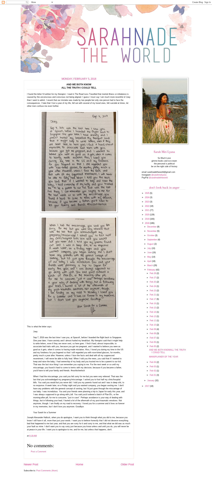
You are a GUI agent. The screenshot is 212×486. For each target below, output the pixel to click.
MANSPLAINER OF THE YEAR (163, 357)
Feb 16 (153, 303)
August (150, 244)
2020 (147, 214)
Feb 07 (153, 338)
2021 (147, 210)
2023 (147, 202)
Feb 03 (153, 366)
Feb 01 (153, 375)
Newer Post (31, 464)
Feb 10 (153, 325)
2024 (147, 197)
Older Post (127, 464)
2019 (147, 219)
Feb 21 (153, 295)
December (152, 227)
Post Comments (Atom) (47, 470)
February (151, 270)
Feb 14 (153, 312)
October (151, 235)
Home (79, 464)
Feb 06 (153, 342)
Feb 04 (153, 362)
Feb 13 (153, 316)
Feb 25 (153, 282)
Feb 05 (153, 346)
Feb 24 (153, 286)
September (152, 239)
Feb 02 (153, 371)
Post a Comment (38, 451)
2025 (147, 193)
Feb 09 (153, 329)
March (150, 265)
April (149, 261)
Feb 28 (153, 273)
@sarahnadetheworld (158, 177)
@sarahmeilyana (158, 175)
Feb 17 (153, 299)
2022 (147, 206)
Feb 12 (153, 320)
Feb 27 (153, 277)
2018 (147, 223)
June (149, 252)
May (149, 257)
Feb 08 (153, 333)
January (151, 380)
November (152, 231)
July (149, 248)
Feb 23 (153, 290)
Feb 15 (153, 307)
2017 (147, 386)
